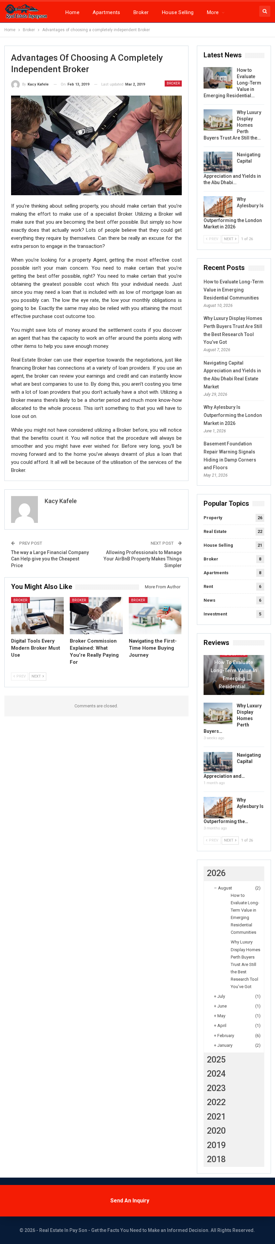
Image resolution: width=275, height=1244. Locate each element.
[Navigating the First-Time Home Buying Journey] (155, 615)
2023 (216, 1088)
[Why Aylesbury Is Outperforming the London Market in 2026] (218, 207)
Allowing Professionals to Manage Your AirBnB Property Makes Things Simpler (143, 559)
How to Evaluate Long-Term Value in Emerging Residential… (234, 674)
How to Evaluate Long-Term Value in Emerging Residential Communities (234, 290)
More (213, 12)
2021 (216, 1117)
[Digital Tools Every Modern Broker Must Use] (37, 615)
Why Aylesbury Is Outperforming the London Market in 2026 (233, 415)
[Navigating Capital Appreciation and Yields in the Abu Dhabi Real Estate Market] (218, 162)
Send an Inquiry (129, 1200)
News (209, 600)
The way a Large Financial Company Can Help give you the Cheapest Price (50, 559)
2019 (216, 1145)
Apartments (106, 12)
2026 (216, 873)
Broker (141, 12)
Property (213, 517)
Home (72, 12)
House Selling (178, 12)
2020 (216, 1131)
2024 (216, 1074)
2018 (216, 1159)
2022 (216, 1102)
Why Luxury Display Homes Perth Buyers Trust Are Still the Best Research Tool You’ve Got (245, 964)
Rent (208, 586)
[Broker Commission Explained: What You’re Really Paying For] (96, 615)
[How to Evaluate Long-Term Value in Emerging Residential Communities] (218, 78)
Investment (215, 613)
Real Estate (215, 531)
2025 (216, 1060)
